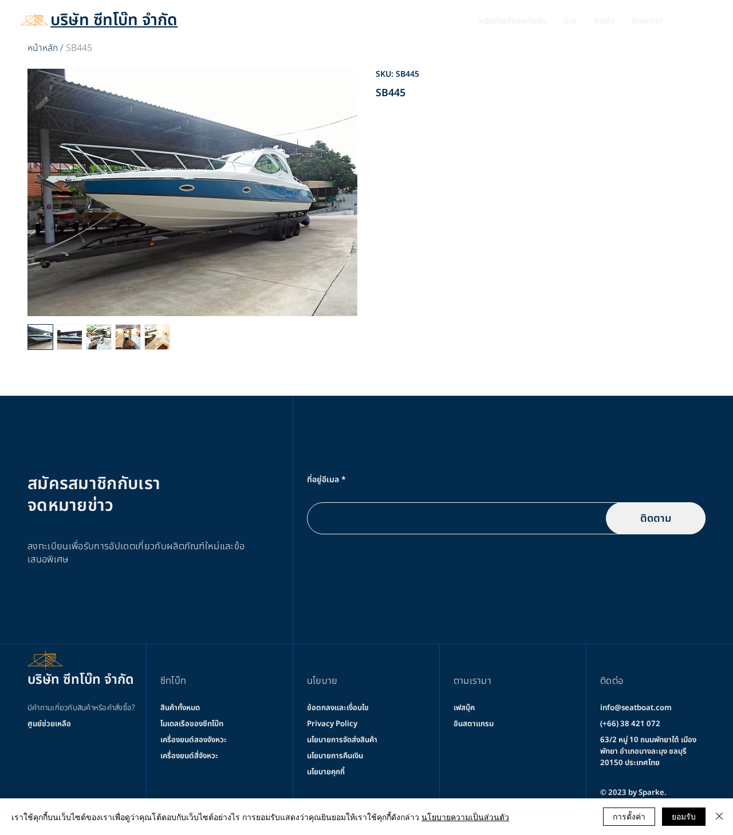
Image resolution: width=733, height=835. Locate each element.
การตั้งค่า (629, 816)
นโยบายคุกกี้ (326, 772)
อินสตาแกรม (474, 724)
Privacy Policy (332, 724)
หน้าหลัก (42, 48)
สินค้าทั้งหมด (180, 708)
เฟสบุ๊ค (464, 708)
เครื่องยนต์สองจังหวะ (193, 740)
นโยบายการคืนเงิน (335, 756)
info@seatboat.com (636, 708)
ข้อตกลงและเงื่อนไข (338, 708)
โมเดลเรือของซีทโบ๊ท (191, 724)
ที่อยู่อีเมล (323, 480)
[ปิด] (719, 817)
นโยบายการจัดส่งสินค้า (342, 740)
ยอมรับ (684, 816)
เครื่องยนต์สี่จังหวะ (189, 756)
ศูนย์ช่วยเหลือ (49, 724)
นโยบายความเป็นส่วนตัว (465, 816)
